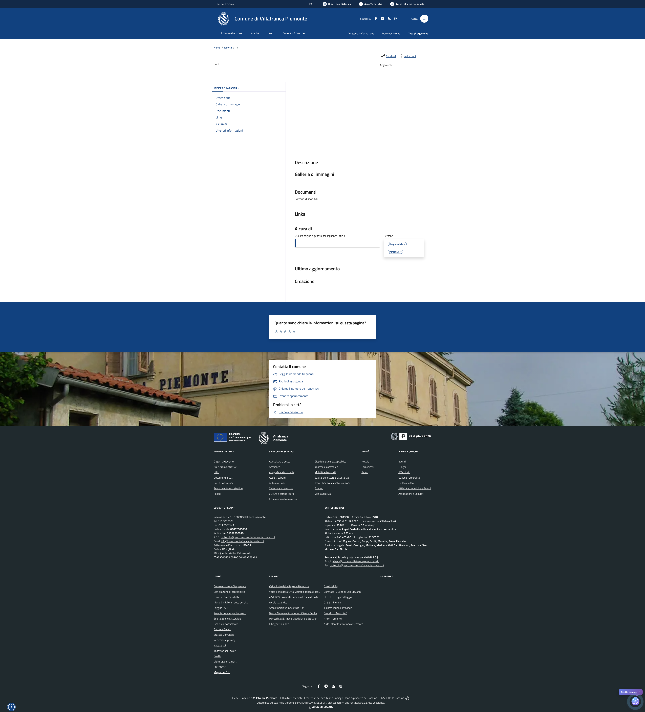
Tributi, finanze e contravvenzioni (333, 483)
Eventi (402, 461)
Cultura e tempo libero (281, 494)
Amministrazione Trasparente (230, 586)
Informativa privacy (224, 640)
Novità (228, 47)
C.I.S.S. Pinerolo (332, 602)
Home (217, 47)
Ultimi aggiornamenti (225, 661)
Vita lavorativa (323, 494)
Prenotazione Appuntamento (230, 613)
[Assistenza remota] (407, 698)
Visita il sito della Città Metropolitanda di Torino (295, 592)
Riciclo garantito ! (278, 602)
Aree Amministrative (225, 467)
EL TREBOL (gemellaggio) (338, 597)
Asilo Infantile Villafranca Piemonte (343, 624)
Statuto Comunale (224, 635)
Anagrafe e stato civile (281, 472)
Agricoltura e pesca (279, 461)
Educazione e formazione (283, 499)
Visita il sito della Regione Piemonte (289, 586)
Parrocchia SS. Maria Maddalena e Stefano (292, 619)
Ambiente (274, 467)
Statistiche (220, 667)
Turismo (319, 488)
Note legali (220, 645)
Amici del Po (330, 586)
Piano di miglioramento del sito (231, 602)
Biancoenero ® (336, 703)
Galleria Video (406, 483)
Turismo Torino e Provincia (338, 608)
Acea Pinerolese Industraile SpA (287, 608)
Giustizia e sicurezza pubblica (330, 461)
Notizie (365, 461)
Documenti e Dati (223, 478)
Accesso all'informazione (361, 33)
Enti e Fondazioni (223, 483)
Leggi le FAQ (221, 608)
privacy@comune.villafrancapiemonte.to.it (355, 561)
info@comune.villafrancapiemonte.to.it (242, 541)
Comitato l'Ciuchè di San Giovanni (342, 592)
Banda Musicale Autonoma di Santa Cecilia (293, 613)
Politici (217, 494)
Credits (217, 656)
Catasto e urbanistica (281, 488)
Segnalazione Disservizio (227, 619)
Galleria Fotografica (409, 478)
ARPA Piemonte (333, 619)
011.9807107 (225, 521)
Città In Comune (395, 698)
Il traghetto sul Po (279, 624)
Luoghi (402, 467)
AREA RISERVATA (322, 707)
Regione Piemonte (225, 4)
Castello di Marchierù (335, 613)
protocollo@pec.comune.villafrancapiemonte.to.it (248, 537)
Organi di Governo (224, 461)
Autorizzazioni (277, 483)
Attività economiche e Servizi (414, 488)
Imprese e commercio (326, 467)
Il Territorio (404, 472)
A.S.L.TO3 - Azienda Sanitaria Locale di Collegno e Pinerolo (301, 597)
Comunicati (367, 467)
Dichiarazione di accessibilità (229, 592)
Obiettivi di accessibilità (227, 597)
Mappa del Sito (222, 672)
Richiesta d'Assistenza (226, 624)
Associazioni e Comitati (411, 494)
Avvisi (364, 472)
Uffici (216, 472)
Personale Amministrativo (228, 488)
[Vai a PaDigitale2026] (410, 436)
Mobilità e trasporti (325, 472)
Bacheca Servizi (222, 629)
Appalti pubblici (277, 478)
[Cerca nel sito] (424, 19)
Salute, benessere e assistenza (332, 478)
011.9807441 (226, 525)
